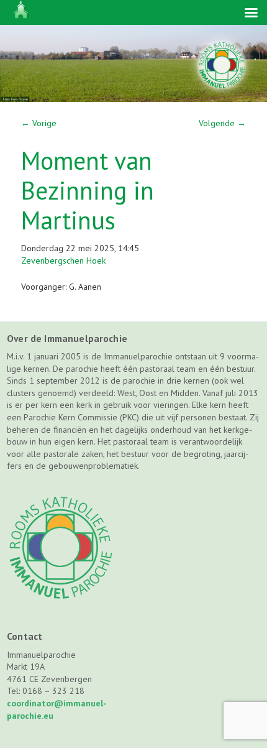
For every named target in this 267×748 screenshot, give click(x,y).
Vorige (39, 123)
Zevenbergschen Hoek (63, 260)
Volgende (222, 123)
